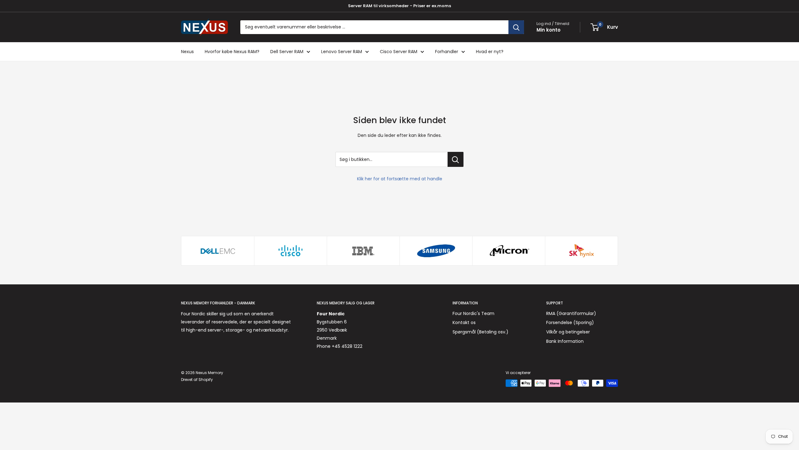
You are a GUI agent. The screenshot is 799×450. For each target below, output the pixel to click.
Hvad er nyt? (489, 51)
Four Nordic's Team (473, 313)
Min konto (549, 30)
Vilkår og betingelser (568, 332)
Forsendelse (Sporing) (570, 322)
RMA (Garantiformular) (571, 313)
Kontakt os (464, 322)
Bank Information (565, 341)
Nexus (187, 51)
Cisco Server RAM (398, 51)
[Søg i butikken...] (455, 159)
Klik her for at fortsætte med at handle (399, 179)
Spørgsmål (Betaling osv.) (480, 332)
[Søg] (516, 27)
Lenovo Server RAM (341, 51)
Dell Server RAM (286, 51)
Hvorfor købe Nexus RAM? (232, 51)
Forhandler (446, 51)
